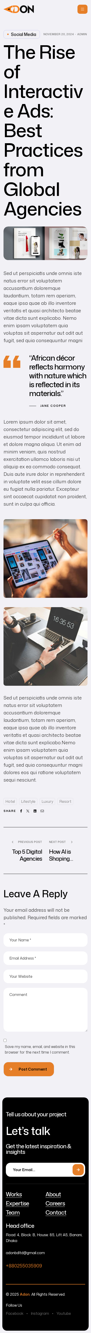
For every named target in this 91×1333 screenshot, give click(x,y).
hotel (10, 801)
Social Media (23, 34)
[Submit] (78, 1169)
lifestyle (28, 801)
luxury (47, 801)
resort (65, 801)
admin (82, 34)
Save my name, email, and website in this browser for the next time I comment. (40, 1049)
